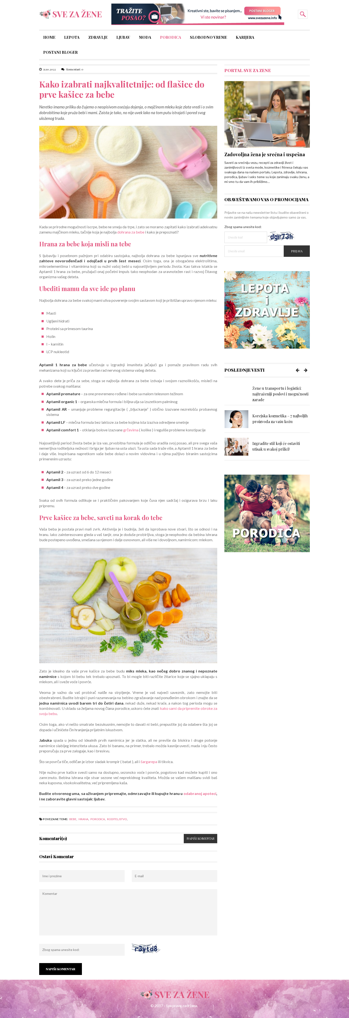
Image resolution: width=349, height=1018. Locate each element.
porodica (97, 819)
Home (49, 38)
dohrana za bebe (130, 232)
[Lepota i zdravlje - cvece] (267, 309)
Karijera (245, 38)
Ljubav (123, 38)
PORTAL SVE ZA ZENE (247, 70)
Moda (145, 38)
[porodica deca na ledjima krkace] (267, 513)
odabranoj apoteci (200, 793)
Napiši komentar (200, 838)
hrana (83, 819)
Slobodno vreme (208, 38)
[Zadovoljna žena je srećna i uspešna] (267, 114)
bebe (72, 819)
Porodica (170, 38)
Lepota (72, 38)
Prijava (296, 251)
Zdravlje (98, 38)
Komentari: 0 (74, 69)
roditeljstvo (117, 819)
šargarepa (149, 761)
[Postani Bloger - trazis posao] (197, 14)
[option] (267, 393)
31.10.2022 (49, 69)
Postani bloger (60, 53)
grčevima (130, 430)
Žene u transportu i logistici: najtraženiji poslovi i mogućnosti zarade (280, 394)
